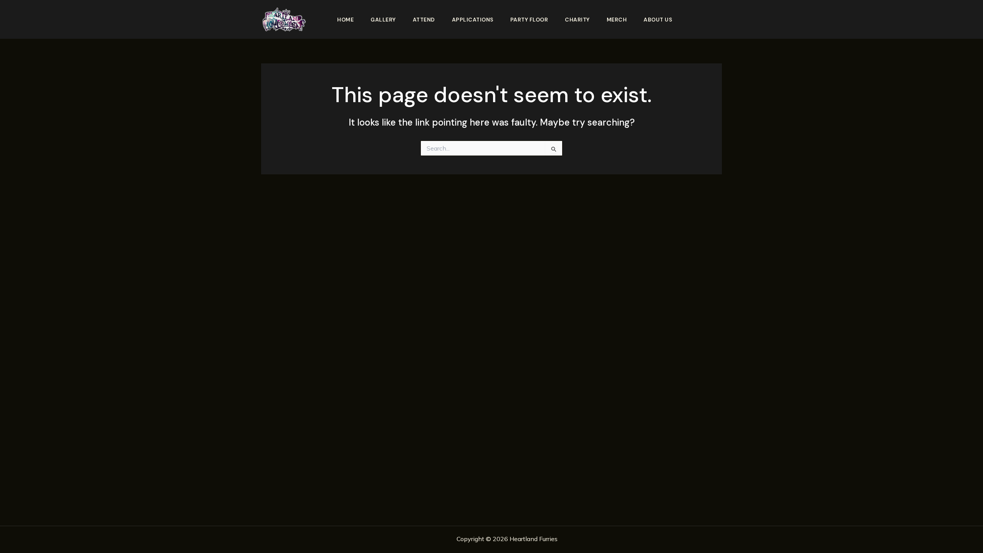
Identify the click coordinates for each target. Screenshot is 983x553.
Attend (424, 19)
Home (345, 19)
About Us (658, 19)
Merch (617, 19)
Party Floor (529, 19)
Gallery (383, 19)
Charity (577, 19)
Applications (472, 19)
